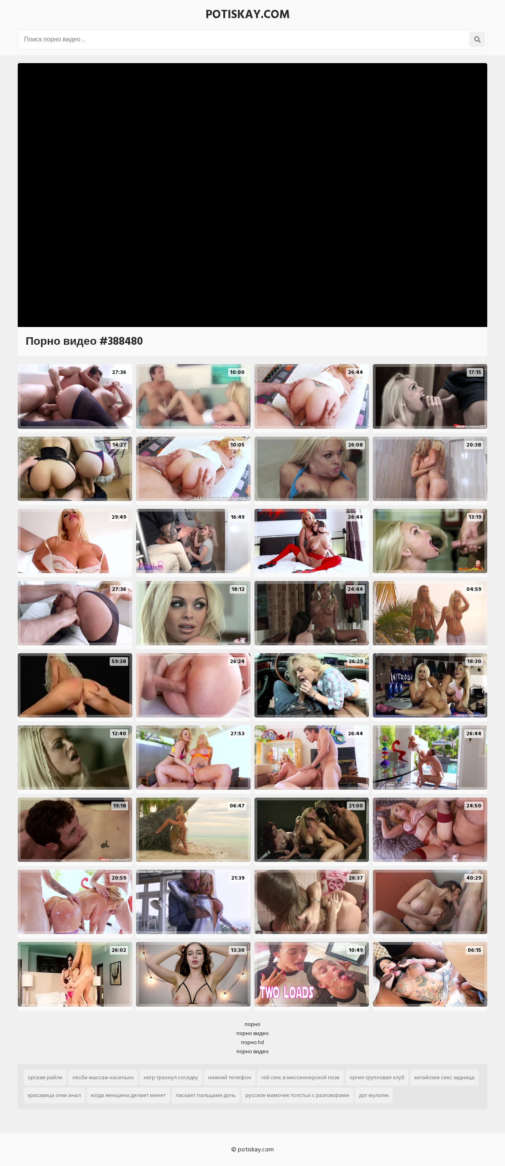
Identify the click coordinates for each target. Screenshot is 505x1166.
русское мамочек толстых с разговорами (297, 1095)
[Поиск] (477, 39)
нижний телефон (229, 1077)
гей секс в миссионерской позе (300, 1077)
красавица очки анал (54, 1095)
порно (252, 1024)
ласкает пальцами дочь (206, 1095)
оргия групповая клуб (377, 1077)
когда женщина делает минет (128, 1095)
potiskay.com (248, 14)
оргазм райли (45, 1077)
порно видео (252, 1033)
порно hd (252, 1042)
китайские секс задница (444, 1077)
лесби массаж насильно (103, 1077)
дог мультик (374, 1095)
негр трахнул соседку (171, 1077)
